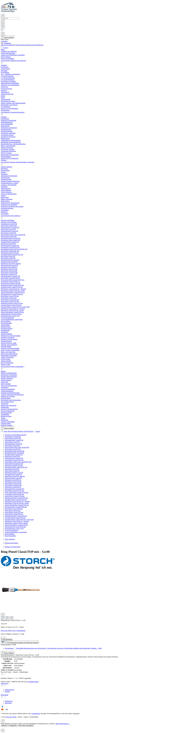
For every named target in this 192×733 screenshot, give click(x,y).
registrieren (7, 43)
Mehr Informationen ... (63, 723)
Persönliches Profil (13, 45)
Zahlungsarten (30, 45)
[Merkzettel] (2, 31)
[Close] (3, 614)
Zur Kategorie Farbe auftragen (10, 216)
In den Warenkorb (7, 639)
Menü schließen (9, 37)
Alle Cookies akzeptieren (26, 725)
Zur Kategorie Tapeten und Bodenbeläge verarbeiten (17, 162)
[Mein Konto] (3, 33)
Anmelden (4, 41)
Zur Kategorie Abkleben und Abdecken (13, 60)
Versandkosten (35, 713)
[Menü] (3, 15)
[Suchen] (3, 21)
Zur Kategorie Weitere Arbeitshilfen (12, 366)
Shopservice (4, 683)
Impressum (8, 703)
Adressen (22, 45)
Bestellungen (39, 45)
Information (4, 695)
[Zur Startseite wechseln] (9, 13)
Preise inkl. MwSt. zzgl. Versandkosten (13, 630)
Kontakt (7, 691)
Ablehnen (4, 725)
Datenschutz (9, 701)
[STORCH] (28, 569)
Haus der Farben (11, 717)
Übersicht (4, 45)
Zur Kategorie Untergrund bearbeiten (13, 112)
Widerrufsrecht (9, 690)
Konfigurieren (13, 725)
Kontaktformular (33, 682)
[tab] (53, 648)
